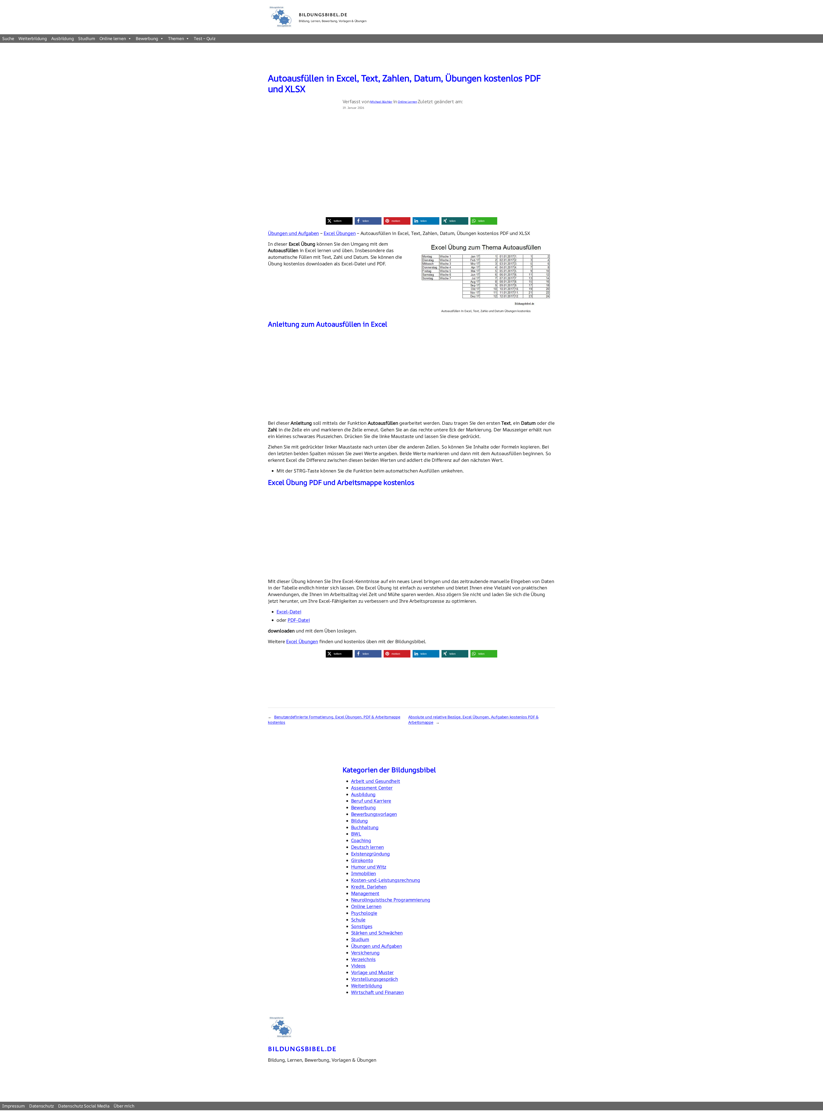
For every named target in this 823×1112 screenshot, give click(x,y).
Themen (176, 38)
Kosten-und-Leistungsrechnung (385, 880)
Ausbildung (62, 38)
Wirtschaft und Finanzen (377, 992)
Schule (358, 919)
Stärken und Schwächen (377, 933)
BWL (356, 834)
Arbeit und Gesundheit (375, 781)
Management (365, 893)
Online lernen (112, 38)
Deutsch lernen (367, 847)
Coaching (361, 840)
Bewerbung (147, 38)
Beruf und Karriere (371, 801)
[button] (339, 221)
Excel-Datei (288, 611)
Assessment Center (372, 788)
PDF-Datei (299, 620)
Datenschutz (41, 1106)
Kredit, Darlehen (369, 886)
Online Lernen (407, 102)
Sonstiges (361, 926)
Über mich (124, 1106)
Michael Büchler (381, 102)
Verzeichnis (363, 959)
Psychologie (364, 913)
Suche (8, 38)
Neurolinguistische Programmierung (390, 900)
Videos (358, 966)
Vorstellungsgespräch (374, 979)
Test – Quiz (204, 38)
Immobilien (363, 873)
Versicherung (365, 952)
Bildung (359, 821)
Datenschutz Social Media (83, 1106)
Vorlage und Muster (372, 972)
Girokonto (362, 860)
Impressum (13, 1106)
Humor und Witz (368, 867)
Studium (86, 38)
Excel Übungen (340, 233)
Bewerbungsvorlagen (374, 814)
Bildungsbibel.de (323, 14)
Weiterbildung (32, 38)
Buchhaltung (364, 827)
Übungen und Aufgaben (293, 233)
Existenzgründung (370, 853)
